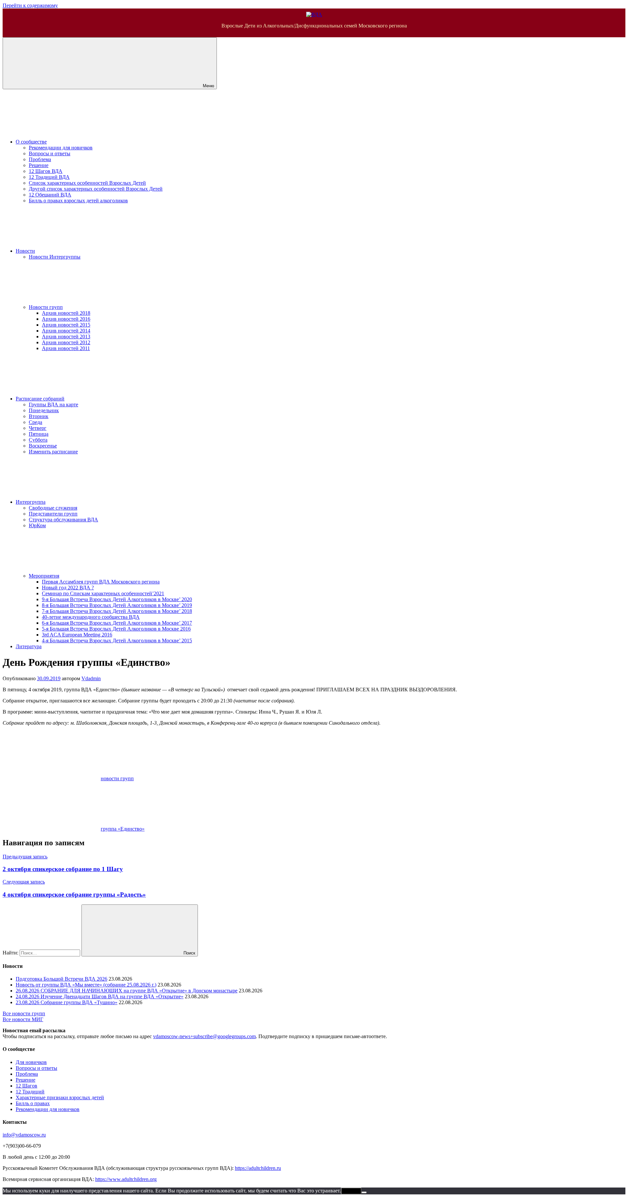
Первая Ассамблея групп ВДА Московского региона (101, 581)
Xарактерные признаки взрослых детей (60, 1097)
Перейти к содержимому (30, 5)
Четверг (37, 428)
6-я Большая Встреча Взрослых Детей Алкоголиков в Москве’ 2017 (117, 623)
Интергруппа (30, 502)
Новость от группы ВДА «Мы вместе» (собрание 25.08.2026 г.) (86, 984)
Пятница (38, 434)
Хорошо (351, 1191)
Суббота (38, 440)
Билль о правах (33, 1103)
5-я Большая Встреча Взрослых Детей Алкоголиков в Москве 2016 (116, 629)
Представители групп (53, 513)
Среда (35, 422)
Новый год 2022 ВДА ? (68, 587)
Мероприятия (44, 576)
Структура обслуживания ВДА (63, 519)
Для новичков (31, 1062)
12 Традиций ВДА (49, 177)
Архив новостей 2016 (66, 319)
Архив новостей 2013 (66, 336)
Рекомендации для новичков (61, 147)
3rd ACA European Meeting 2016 (77, 634)
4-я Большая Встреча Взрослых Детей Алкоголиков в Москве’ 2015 (117, 640)
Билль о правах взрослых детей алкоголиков (78, 200)
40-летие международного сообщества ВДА (91, 617)
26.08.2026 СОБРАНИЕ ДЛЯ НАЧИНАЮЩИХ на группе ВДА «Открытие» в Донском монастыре (126, 990)
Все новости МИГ (23, 1019)
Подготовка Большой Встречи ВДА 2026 (61, 979)
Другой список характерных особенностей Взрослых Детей (96, 189)
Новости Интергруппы (54, 257)
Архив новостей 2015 (66, 325)
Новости (25, 251)
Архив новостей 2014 (66, 330)
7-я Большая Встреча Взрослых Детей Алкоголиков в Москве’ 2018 (117, 611)
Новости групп (46, 307)
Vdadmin (91, 678)
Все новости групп (24, 1013)
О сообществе (31, 141)
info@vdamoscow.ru (24, 1135)
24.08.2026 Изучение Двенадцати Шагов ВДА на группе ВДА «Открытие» (99, 996)
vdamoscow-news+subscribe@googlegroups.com (204, 1036)
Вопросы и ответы (49, 153)
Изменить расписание (53, 451)
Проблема (40, 159)
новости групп (117, 778)
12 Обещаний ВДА (50, 194)
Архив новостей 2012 (66, 342)
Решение (38, 165)
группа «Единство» (123, 829)
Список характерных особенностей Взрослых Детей (87, 183)
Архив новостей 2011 (66, 348)
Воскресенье (43, 445)
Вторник (38, 416)
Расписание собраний (40, 398)
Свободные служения (53, 508)
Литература (29, 646)
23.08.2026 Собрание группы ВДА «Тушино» (66, 1002)
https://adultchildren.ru (258, 1168)
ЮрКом (37, 525)
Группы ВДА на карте (53, 404)
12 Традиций (30, 1091)
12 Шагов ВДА (45, 171)
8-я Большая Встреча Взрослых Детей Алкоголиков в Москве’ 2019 (117, 605)
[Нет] (364, 1192)
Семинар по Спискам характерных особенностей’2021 (103, 593)
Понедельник (44, 410)
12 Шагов (26, 1085)
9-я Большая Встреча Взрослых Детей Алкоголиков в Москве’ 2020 (117, 599)
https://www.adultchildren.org (126, 1179)
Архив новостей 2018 (66, 313)
